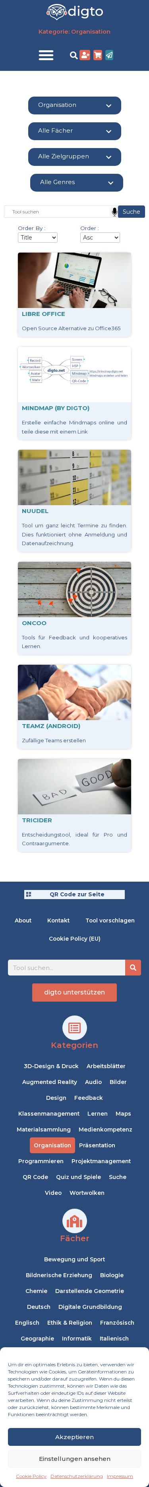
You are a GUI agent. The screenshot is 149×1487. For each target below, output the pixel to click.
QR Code (35, 1177)
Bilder (118, 1082)
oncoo (34, 623)
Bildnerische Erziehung (59, 1275)
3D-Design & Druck (51, 1066)
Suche (117, 1177)
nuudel (35, 511)
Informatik (77, 1338)
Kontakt (58, 920)
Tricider (37, 820)
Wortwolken (87, 1193)
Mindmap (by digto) (55, 408)
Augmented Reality (49, 1082)
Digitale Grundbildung (90, 1307)
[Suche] (133, 967)
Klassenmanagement (48, 1113)
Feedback (88, 1098)
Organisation (52, 1145)
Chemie (36, 1291)
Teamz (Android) (51, 726)
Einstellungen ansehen (74, 1458)
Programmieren (41, 1161)
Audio (93, 1082)
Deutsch (38, 1307)
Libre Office (43, 314)
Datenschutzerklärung (76, 1476)
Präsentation (97, 1145)
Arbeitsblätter (106, 1066)
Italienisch (114, 1338)
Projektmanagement (101, 1161)
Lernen (97, 1113)
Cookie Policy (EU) (75, 939)
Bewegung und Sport (74, 1259)
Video (53, 1193)
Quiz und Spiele (78, 1177)
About (23, 920)
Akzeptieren (74, 1437)
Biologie (112, 1275)
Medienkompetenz (105, 1129)
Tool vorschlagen (110, 920)
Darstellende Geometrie (89, 1291)
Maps (123, 1113)
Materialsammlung (44, 1129)
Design (56, 1098)
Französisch (117, 1323)
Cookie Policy (31, 1476)
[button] (46, 55)
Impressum (120, 1476)
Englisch (27, 1323)
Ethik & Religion (69, 1323)
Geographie (37, 1338)
